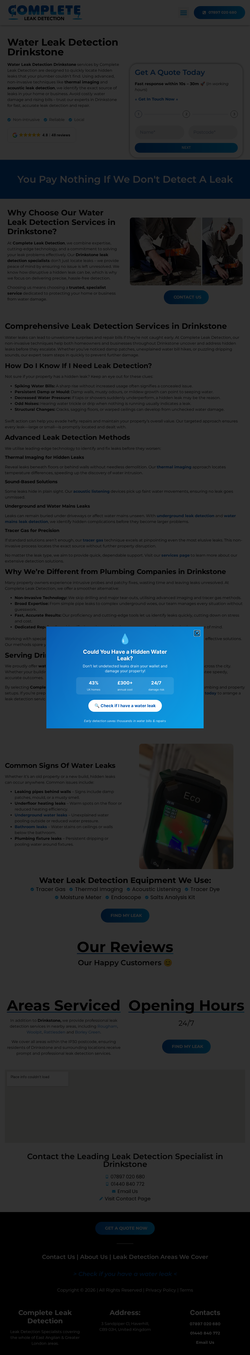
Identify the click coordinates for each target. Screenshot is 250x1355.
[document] (125, 677)
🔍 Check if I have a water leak (125, 705)
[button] (197, 633)
